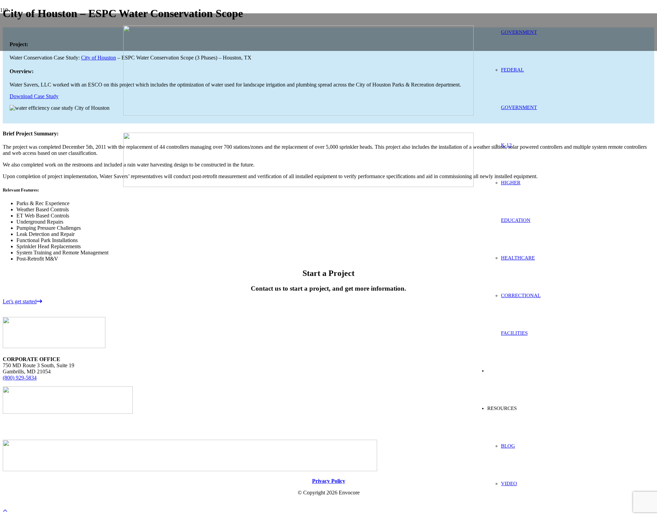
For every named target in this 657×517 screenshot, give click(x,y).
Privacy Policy (328, 481)
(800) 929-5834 (20, 378)
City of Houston (98, 58)
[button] (5, 511)
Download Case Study (34, 96)
